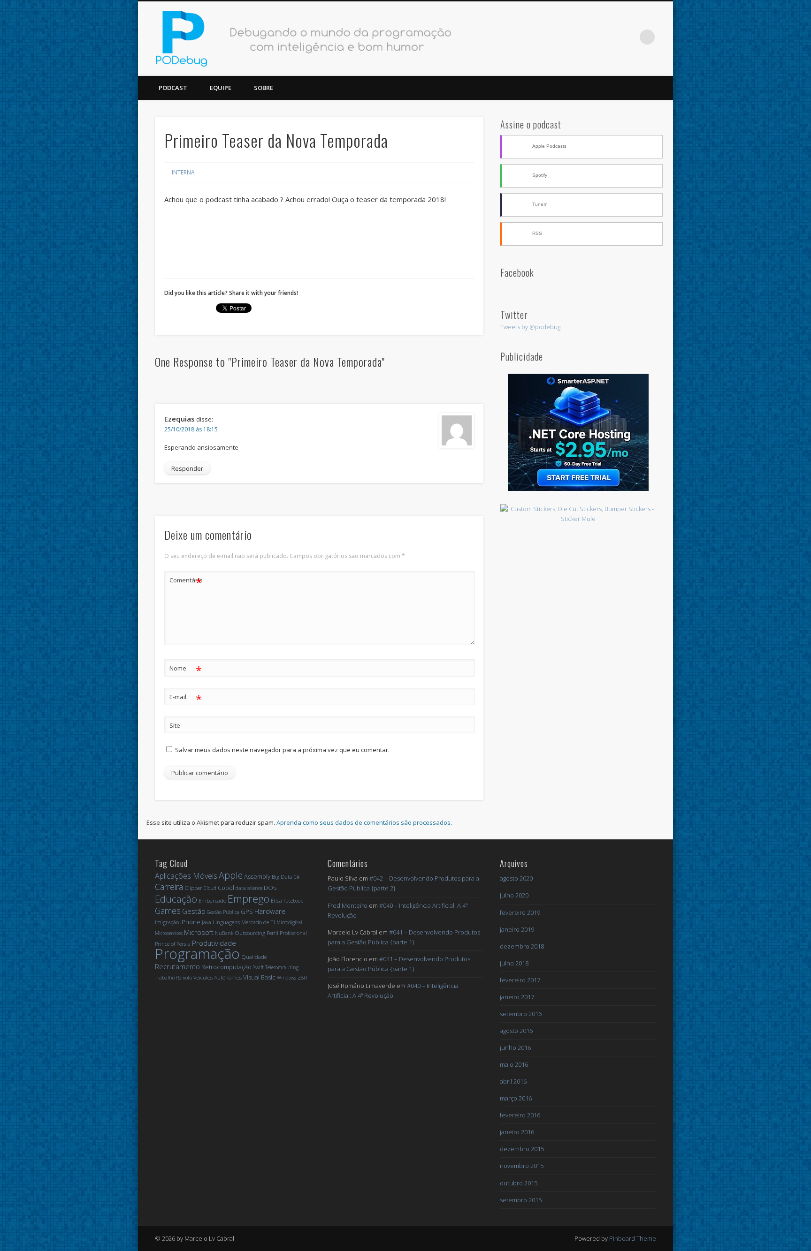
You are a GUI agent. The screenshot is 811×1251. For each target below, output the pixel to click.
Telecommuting (281, 967)
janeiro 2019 (517, 929)
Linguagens (226, 922)
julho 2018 (514, 963)
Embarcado (212, 900)
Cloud (210, 888)
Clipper (193, 887)
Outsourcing (250, 932)
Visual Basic (259, 977)
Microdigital (289, 922)
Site (174, 725)
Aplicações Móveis (186, 876)
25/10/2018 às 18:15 (191, 429)
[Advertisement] (578, 592)
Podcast (173, 87)
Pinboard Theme (632, 1238)
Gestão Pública (223, 912)
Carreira (169, 886)
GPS (247, 911)
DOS (270, 887)
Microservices (169, 933)
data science (249, 888)
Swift (258, 967)
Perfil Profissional (287, 932)
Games (168, 910)
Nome (185, 670)
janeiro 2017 (517, 997)
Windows (286, 977)
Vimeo (627, 37)
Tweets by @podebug (530, 327)
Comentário (185, 581)
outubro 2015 (518, 1183)
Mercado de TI (258, 922)
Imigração (167, 922)
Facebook (589, 37)
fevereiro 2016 (520, 1115)
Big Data (282, 876)
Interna (183, 172)
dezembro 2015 (522, 1149)
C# (296, 877)
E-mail (185, 698)
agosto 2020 (516, 878)
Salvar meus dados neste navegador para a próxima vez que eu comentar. (282, 750)
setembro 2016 (521, 1014)
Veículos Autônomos (217, 977)
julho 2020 (514, 895)
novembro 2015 (521, 1165)
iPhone (190, 922)
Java (206, 922)
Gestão (194, 911)
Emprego (248, 898)
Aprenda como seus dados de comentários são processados (363, 822)
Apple (231, 875)
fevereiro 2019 (520, 912)
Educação (176, 898)
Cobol (226, 887)
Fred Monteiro (347, 905)
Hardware (270, 911)
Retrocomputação (226, 967)
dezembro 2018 (522, 946)
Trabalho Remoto (173, 977)
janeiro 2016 (517, 1132)
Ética (276, 900)
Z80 (302, 977)
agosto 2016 (516, 1030)
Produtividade (214, 943)
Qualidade (254, 956)
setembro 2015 (521, 1200)
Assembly (257, 876)
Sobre (263, 87)
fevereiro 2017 (520, 980)
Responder (187, 468)
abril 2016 (513, 1081)
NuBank (224, 933)
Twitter (608, 37)
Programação (197, 953)
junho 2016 (515, 1047)
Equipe (220, 87)
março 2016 (516, 1098)
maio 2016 (514, 1064)
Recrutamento (177, 966)
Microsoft (199, 932)
